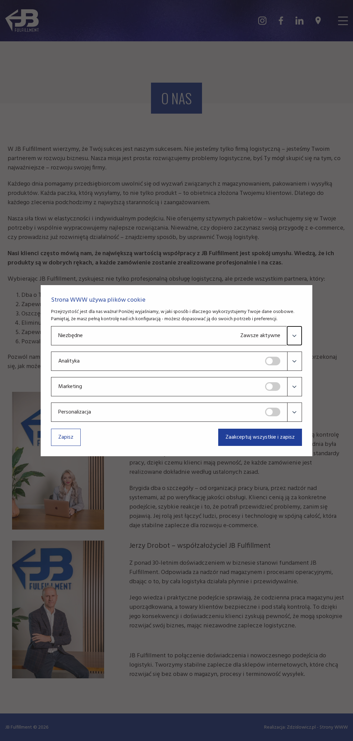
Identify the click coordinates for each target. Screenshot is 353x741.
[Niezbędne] (294, 335)
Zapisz (65, 437)
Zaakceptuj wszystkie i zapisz (260, 437)
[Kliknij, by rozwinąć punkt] (294, 361)
